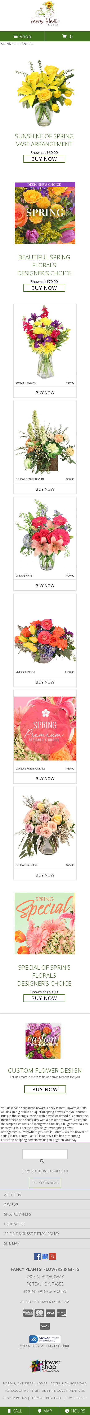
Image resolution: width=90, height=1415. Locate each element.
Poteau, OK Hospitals (69, 1383)
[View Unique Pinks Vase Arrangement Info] (45, 535)
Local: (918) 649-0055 (45, 1291)
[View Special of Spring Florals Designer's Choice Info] (45, 923)
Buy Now (44, 158)
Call (16, 1411)
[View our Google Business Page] (45, 1258)
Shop (25, 36)
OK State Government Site (63, 1391)
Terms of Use (76, 1398)
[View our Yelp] (52, 1258)
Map (46, 1411)
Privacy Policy (15, 1398)
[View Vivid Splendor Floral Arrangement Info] (45, 632)
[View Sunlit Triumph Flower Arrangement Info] (45, 342)
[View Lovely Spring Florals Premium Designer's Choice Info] (45, 728)
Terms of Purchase (46, 1398)
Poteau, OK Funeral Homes (25, 1383)
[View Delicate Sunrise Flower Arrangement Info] (45, 825)
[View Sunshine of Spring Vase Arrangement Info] (45, 92)
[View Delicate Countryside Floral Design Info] (45, 439)
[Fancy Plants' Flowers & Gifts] (45, 25)
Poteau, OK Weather (21, 1391)
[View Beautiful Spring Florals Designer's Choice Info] (45, 213)
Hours (77, 1411)
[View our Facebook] (37, 1258)
